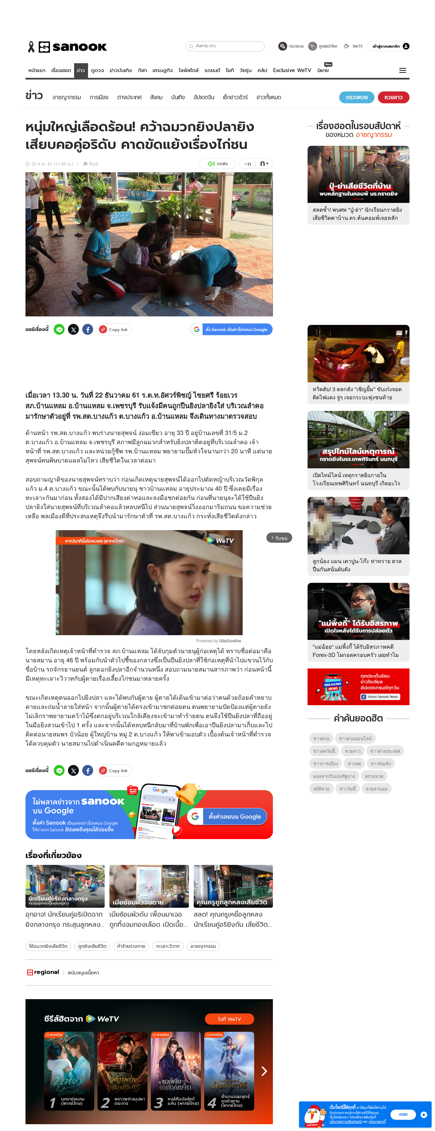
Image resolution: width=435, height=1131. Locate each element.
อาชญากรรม (203, 946)
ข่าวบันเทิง (121, 70)
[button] (191, 46)
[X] (73, 329)
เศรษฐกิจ (163, 70)
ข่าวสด (354, 763)
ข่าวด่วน (321, 738)
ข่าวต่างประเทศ (385, 751)
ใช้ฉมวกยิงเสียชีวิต (48, 946)
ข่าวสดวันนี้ (324, 751)
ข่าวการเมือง (325, 763)
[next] (264, 1071)
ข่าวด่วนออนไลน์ (355, 738)
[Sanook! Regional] (43, 972)
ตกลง (403, 1114)
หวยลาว (353, 751)
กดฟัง (222, 164)
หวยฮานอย (376, 788)
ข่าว (81, 70)
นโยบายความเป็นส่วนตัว (346, 1122)
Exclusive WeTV (292, 70)
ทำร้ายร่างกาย (131, 946)
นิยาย (323, 70)
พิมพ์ (93, 163)
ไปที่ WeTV (229, 1019)
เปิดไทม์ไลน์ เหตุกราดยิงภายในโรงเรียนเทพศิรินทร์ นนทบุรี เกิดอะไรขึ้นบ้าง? (356, 483)
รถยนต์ (212, 70)
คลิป (262, 70)
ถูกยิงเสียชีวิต (92, 946)
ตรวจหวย (374, 776)
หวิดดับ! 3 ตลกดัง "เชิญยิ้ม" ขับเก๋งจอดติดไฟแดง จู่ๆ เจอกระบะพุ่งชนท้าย (357, 393)
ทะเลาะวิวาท (168, 946)
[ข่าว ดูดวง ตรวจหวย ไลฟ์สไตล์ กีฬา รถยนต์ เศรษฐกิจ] (66, 47)
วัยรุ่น (245, 70)
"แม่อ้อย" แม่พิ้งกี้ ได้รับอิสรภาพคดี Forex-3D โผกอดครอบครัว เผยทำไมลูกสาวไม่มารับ (356, 655)
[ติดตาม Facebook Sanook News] (359, 686)
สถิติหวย (321, 788)
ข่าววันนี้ (348, 788)
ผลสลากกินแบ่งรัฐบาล (334, 776)
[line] (59, 329)
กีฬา (142, 70)
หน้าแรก (37, 70)
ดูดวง (97, 70)
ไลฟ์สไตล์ (188, 70)
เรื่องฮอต (61, 70)
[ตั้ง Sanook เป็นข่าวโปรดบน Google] (149, 811)
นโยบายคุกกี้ (377, 1122)
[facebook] (87, 329)
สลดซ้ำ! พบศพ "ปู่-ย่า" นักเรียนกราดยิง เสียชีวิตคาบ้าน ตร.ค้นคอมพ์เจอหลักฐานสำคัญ (357, 218)
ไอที (230, 70)
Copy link (118, 329)
